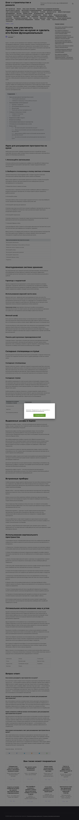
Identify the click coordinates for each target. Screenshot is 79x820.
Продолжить (39, 415)
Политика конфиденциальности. (35, 411)
